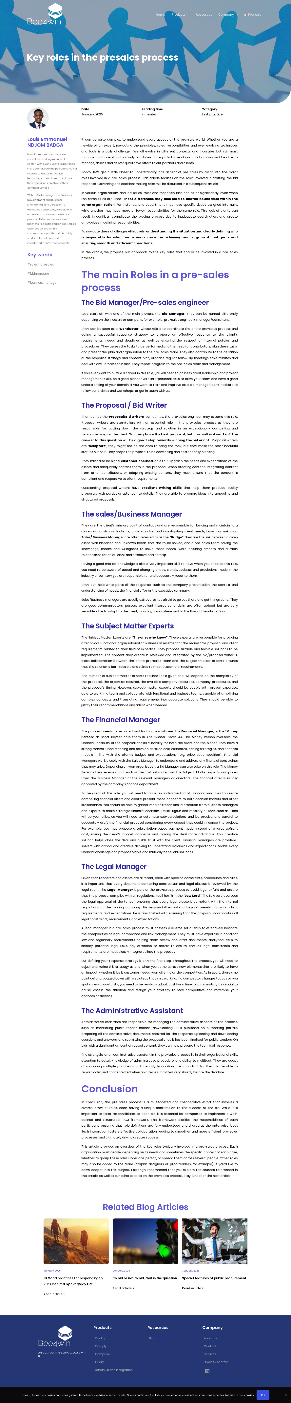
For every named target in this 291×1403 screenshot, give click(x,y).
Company (226, 14)
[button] (187, 14)
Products (178, 14)
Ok (263, 1395)
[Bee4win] (44, 14)
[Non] (286, 1395)
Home (160, 14)
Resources (204, 14)
